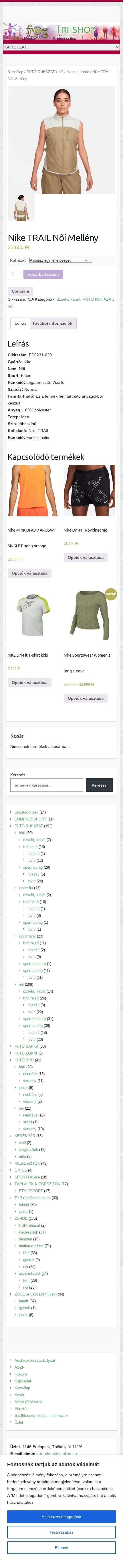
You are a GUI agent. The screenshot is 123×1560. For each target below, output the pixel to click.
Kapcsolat (23, 1381)
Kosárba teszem (43, 274)
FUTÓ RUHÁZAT (41, 72)
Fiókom (21, 1374)
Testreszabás (61, 1532)
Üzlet (19, 1422)
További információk (52, 323)
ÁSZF (19, 1367)
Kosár (19, 1395)
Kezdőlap (15, 72)
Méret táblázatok (28, 1402)
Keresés (17, 775)
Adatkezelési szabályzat (35, 1360)
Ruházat (18, 260)
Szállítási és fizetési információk (42, 1415)
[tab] (20, 323)
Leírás (21, 323)
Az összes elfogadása (61, 1516)
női (60, 72)
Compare (20, 291)
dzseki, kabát (78, 72)
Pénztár (21, 1409)
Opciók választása (29, 573)
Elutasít (61, 1547)
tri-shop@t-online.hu (58, 1453)
